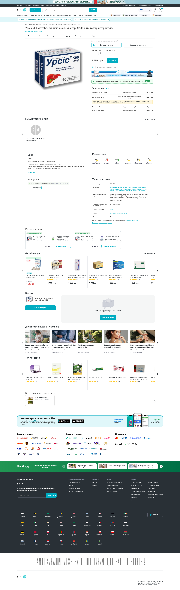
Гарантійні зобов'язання (114, 482)
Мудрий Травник (41, 397)
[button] (107, 45)
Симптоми (127, 189)
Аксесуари (151, 497)
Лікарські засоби (22, 15)
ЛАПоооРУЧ (152, 488)
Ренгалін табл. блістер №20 (117, 377)
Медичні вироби (78, 15)
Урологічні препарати (116, 189)
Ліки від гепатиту (136, 189)
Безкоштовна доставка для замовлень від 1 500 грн (93, 19)
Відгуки (94, 36)
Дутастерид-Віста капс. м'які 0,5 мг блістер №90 (139, 276)
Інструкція (67, 36)
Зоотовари (151, 491)
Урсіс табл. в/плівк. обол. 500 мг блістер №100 (35, 139)
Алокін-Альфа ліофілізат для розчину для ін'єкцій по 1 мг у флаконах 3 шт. (139, 378)
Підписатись (51, 495)
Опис (41, 36)
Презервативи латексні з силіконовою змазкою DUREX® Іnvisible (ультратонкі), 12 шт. (112, 239)
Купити (112, 60)
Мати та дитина (153, 482)
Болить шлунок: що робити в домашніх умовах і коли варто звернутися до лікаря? (37, 346)
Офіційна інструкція (35, 187)
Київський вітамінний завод (33, 31)
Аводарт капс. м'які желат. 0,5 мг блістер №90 (98, 276)
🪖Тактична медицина (130, 15)
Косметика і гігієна (36, 15)
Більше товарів (149, 119)
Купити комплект (62, 246)
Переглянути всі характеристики (102, 223)
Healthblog (159, 5)
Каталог (19, 5)
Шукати (92, 10)
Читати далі (31, 172)
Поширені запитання (52, 5)
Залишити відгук (40, 308)
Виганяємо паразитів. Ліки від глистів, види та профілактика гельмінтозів (142, 346)
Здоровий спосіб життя (155, 494)
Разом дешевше (81, 36)
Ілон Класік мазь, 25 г (95, 377)
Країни (94, 485)
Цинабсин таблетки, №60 (55, 377)
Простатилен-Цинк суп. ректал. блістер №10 (116, 276)
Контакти (28, 5)
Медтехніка (88, 15)
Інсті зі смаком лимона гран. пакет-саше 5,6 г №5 (76, 378)
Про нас (63, 5)
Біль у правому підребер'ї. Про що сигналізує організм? (64, 346)
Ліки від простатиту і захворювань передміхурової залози (128, 187)
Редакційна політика (113, 485)
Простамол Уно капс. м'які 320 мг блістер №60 (55, 276)
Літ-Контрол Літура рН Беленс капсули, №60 (35, 276)
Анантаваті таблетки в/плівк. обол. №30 (35, 378)
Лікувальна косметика (64, 15)
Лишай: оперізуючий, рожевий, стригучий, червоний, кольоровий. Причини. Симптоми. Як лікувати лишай (113, 346)
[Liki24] (21, 576)
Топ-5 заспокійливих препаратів (86, 346)
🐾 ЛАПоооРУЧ (144, 15)
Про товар (31, 36)
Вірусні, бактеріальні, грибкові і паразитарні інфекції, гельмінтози (128, 189)
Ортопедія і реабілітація (138, 500)
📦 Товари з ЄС (115, 15)
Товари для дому (153, 485)
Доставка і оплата (38, 5)
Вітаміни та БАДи (49, 15)
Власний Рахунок (130, 5)
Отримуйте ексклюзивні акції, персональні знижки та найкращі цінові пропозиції (36, 489)
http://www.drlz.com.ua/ (131, 220)
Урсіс (45, 24)
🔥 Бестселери (157, 15)
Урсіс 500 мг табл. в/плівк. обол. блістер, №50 (39, 238)
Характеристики (53, 36)
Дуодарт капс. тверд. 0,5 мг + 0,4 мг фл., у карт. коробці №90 (77, 276)
